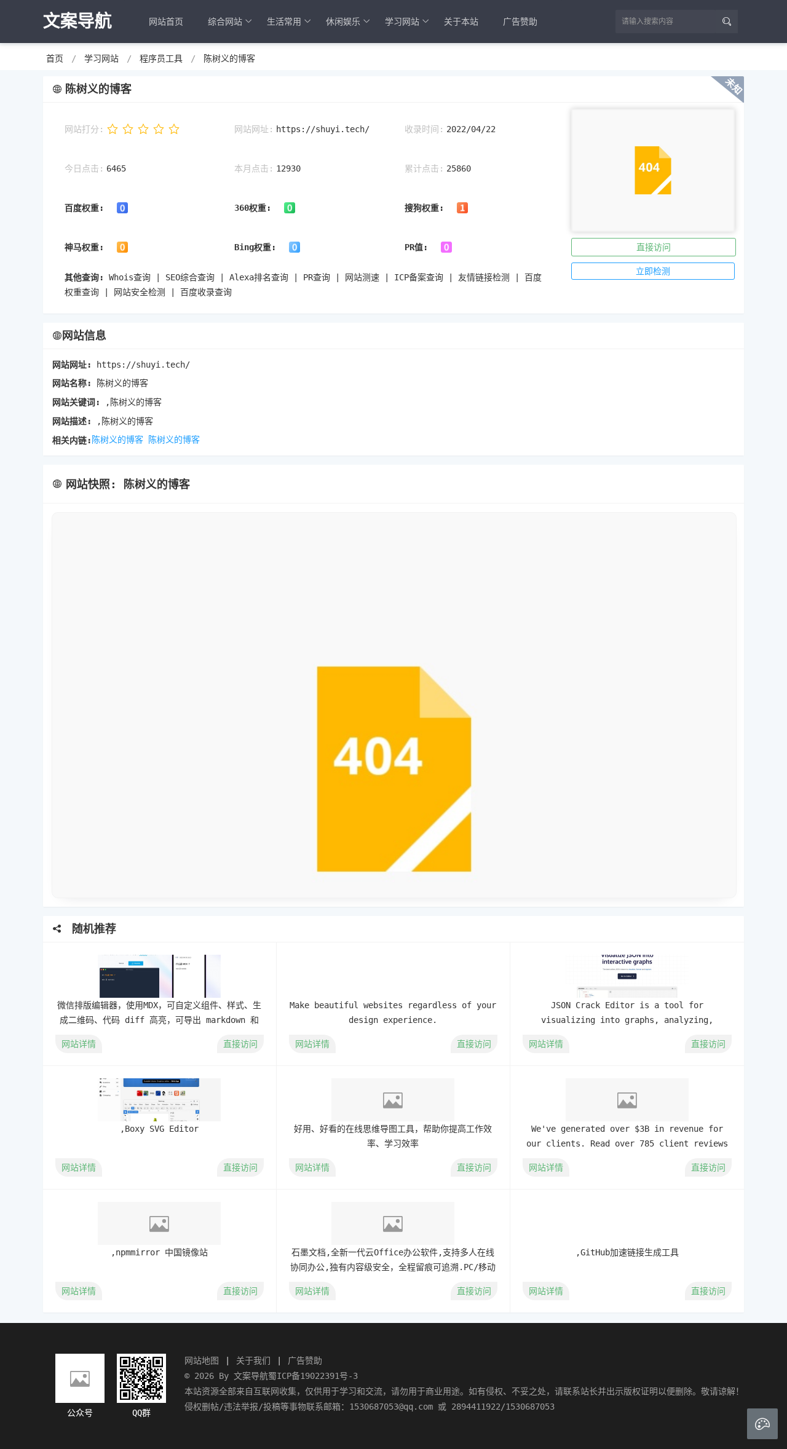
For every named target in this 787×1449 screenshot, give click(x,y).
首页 (54, 58)
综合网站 (225, 21)
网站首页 (166, 21)
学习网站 (402, 21)
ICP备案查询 (418, 277)
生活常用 (284, 21)
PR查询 (316, 277)
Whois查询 (130, 277)
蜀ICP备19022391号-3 (313, 1376)
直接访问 (653, 247)
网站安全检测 (139, 292)
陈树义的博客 (229, 58)
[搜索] (727, 21)
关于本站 (461, 21)
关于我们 (253, 1360)
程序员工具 (161, 58)
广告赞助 (520, 21)
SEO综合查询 (190, 277)
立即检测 (653, 271)
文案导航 (251, 1376)
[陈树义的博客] (393, 705)
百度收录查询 (206, 292)
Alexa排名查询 (258, 277)
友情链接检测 (484, 277)
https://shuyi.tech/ (323, 129)
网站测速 (362, 277)
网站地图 (201, 1360)
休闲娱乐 (343, 21)
